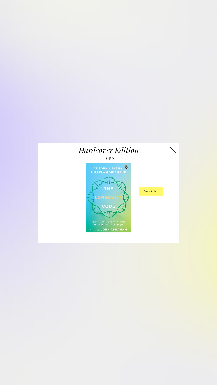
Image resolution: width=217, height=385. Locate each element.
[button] (173, 150)
